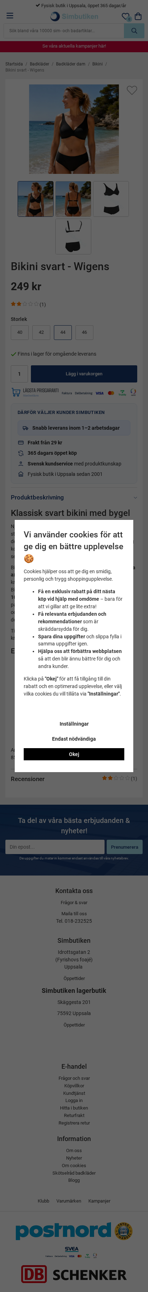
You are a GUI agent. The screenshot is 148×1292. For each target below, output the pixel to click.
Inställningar (74, 724)
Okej (74, 754)
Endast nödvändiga (74, 739)
